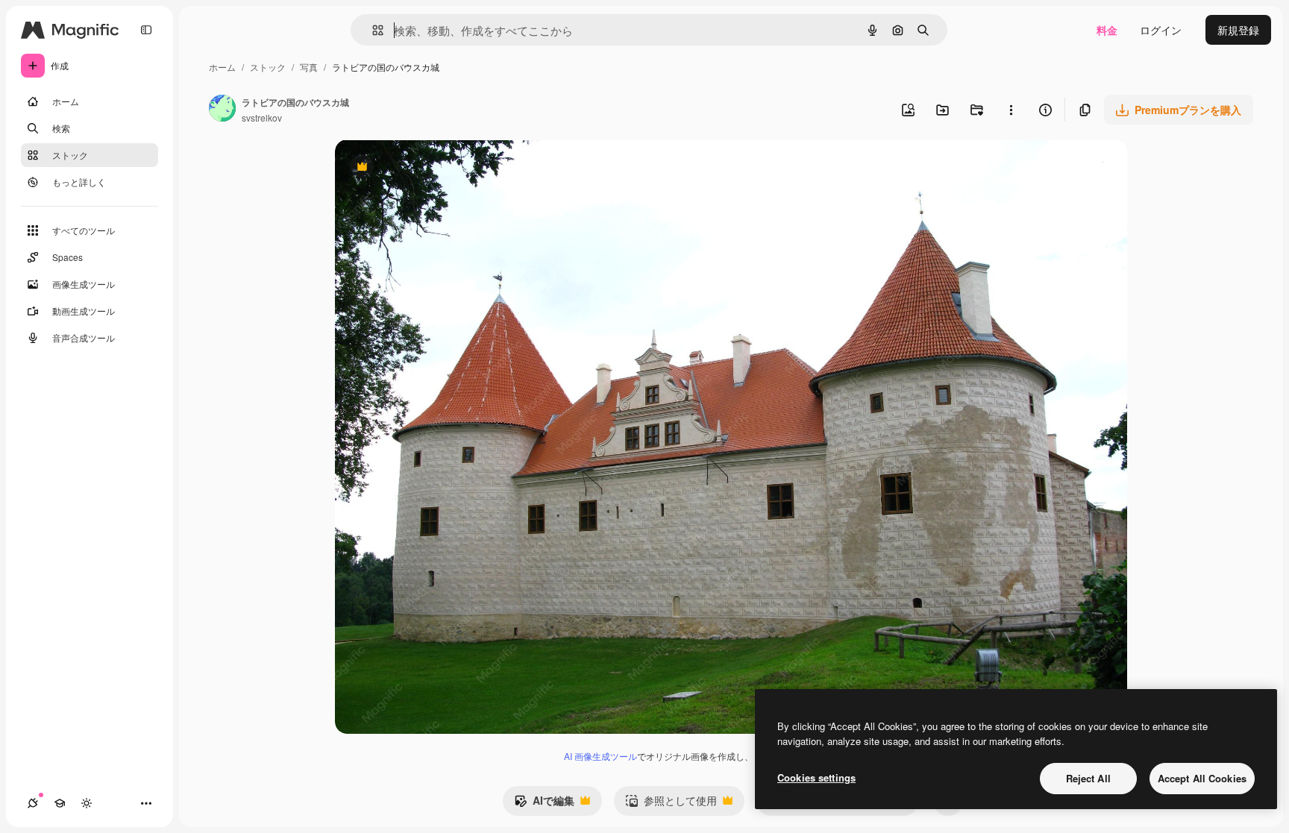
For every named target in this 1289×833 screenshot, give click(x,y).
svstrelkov (262, 117)
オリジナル (437, 168)
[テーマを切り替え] (86, 803)
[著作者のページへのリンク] (222, 110)
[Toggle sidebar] (146, 30)
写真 (309, 66)
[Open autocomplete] (371, 30)
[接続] (33, 803)
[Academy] (60, 803)
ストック (268, 66)
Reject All (1088, 778)
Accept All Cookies (1202, 778)
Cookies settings (816, 777)
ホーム (222, 66)
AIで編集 (544, 804)
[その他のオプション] (1011, 110)
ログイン (1161, 29)
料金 (1107, 29)
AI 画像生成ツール (600, 755)
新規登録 (1238, 29)
